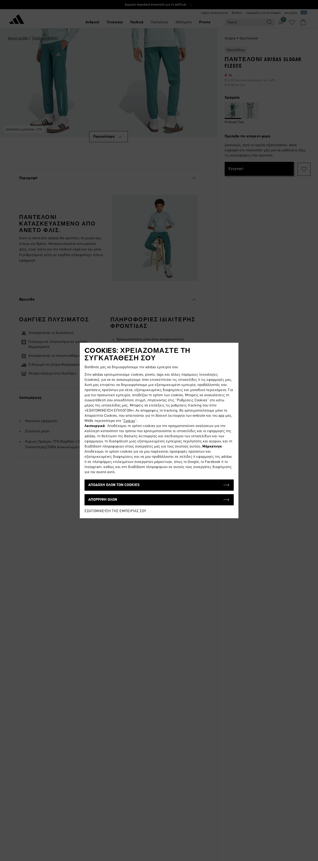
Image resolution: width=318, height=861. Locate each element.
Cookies (129, 421)
